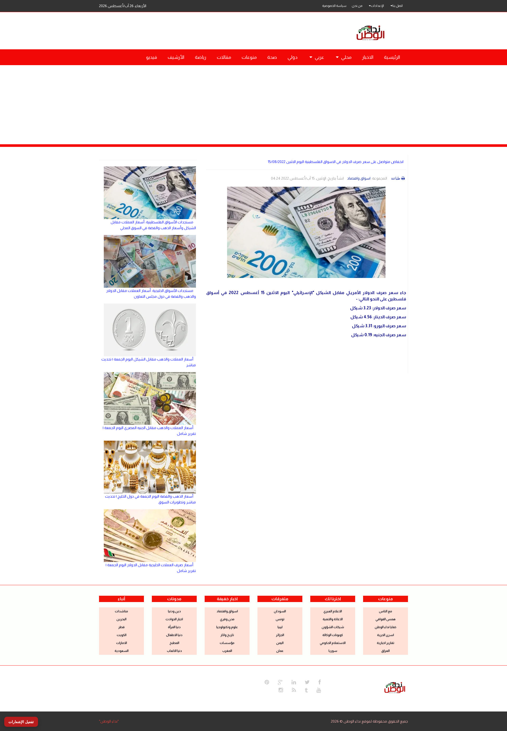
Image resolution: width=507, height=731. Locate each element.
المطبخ (174, 643)
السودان (280, 611)
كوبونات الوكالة (332, 635)
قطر (121, 627)
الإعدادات (377, 6)
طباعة (395, 178)
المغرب (227, 651)
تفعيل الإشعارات (21, 722)
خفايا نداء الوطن (385, 627)
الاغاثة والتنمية (333, 619)
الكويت (121, 635)
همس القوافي (385, 619)
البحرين (121, 619)
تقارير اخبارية (385, 643)
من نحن (357, 6)
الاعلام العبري (332, 611)
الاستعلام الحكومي (333, 643)
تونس (280, 619)
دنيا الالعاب (174, 651)
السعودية (122, 651)
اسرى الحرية (385, 635)
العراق (385, 651)
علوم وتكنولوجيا (227, 627)
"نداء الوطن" (109, 721)
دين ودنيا (174, 611)
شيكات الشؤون (333, 627)
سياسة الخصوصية (334, 6)
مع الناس (385, 611)
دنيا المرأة (174, 627)
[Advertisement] (253, 105)
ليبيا (280, 627)
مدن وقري (227, 619)
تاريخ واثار (227, 635)
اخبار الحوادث (174, 619)
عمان (280, 651)
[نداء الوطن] (395, 687)
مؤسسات (227, 643)
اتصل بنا (397, 6)
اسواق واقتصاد (358, 178)
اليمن (280, 643)
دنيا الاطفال (174, 635)
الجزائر (280, 635)
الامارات (121, 643)
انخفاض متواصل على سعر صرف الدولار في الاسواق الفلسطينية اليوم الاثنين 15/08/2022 (335, 162)
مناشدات (121, 611)
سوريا (332, 651)
